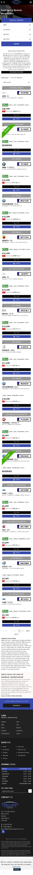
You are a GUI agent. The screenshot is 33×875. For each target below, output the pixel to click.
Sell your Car (22, 749)
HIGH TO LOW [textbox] (7, 82)
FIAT (17, 725)
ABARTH (3, 722)
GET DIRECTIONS (7, 788)
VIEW (17, 115)
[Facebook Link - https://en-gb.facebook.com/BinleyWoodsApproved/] (3, 831)
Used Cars (21, 746)
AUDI (17, 722)
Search (16, 44)
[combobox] (16, 25)
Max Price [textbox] (6, 39)
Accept (17, 869)
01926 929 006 (5, 690)
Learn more (16, 867)
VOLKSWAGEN (5, 733)
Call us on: (11, 696)
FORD (2, 727)
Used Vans (6, 749)
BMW (2, 725)
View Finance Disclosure (16, 72)
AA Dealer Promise (23, 752)
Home (4, 746)
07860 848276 (16, 690)
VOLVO (18, 733)
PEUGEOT (4, 730)
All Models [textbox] (6, 29)
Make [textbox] (5, 25)
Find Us (5, 758)
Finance (5, 752)
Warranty (5, 755)
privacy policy (23, 838)
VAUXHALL (19, 730)
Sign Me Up (16, 705)
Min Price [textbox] (6, 34)
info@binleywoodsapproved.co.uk (13, 829)
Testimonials (22, 755)
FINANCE (17, 118)
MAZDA (18, 727)
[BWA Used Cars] (16, 2)
